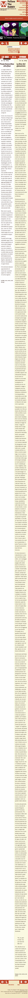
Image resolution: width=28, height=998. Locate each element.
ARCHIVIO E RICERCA (14, 49)
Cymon (16, 974)
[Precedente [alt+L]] (4, 43)
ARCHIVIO (23, 3)
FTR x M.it (23, 14)
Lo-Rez (2, 280)
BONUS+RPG (22, 10)
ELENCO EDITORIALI (14, 50)
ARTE (24, 12)
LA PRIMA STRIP (13, 52)
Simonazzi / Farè (23, 989)
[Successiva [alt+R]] (23, 43)
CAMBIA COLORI (23, 1)
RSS (19, 984)
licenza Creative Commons (21, 991)
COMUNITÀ (22, 7)
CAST (24, 5)
